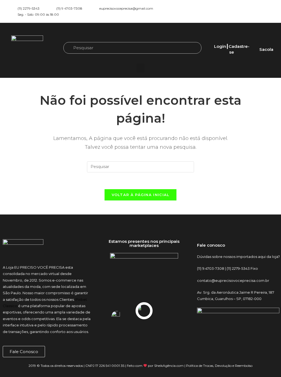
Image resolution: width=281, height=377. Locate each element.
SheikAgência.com (169, 366)
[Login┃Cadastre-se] (231, 39)
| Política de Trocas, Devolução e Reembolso (218, 366)
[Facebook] (259, 11)
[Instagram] (249, 11)
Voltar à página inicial (141, 194)
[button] (140, 67)
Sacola (266, 49)
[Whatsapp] (269, 11)
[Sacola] (266, 42)
